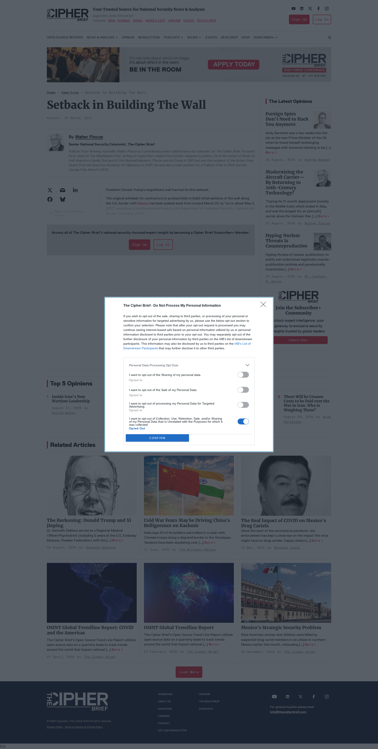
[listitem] (189, 365)
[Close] (265, 306)
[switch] (243, 375)
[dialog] (189, 374)
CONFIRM (157, 438)
